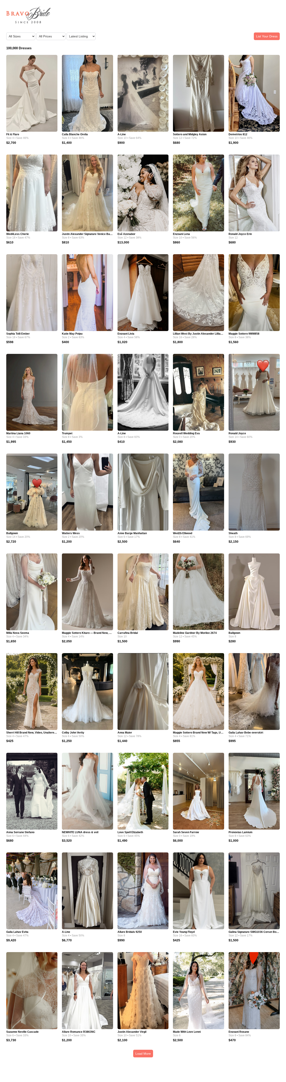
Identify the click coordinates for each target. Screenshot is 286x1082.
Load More (143, 1053)
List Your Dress (267, 36)
